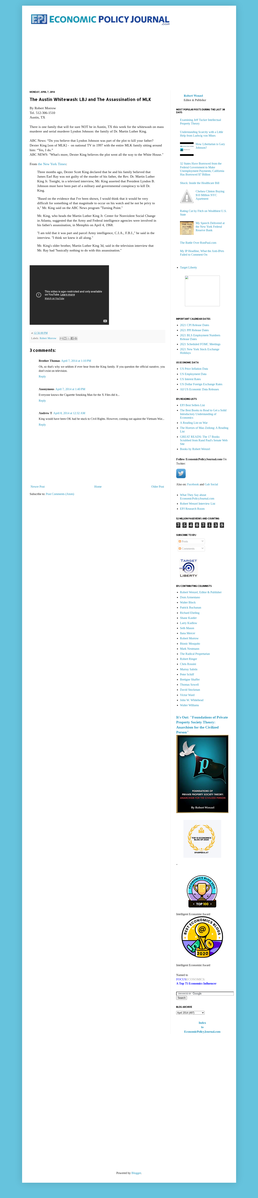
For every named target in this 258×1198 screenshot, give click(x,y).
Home (98, 486)
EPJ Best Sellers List (192, 405)
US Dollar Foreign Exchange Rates (201, 384)
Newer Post (38, 486)
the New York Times (52, 164)
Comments (188, 548)
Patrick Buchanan (190, 607)
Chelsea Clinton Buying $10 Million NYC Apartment (210, 195)
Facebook (193, 484)
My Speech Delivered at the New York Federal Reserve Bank (210, 226)
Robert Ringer (188, 658)
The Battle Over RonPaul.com (198, 242)
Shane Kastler (188, 617)
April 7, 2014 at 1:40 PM (70, 389)
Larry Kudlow (188, 623)
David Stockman (190, 689)
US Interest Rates (190, 379)
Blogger (136, 1173)
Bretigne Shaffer (190, 679)
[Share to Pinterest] (76, 338)
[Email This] (61, 338)
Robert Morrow (48, 338)
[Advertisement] (129, 58)
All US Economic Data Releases (199, 389)
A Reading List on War (194, 422)
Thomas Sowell (189, 684)
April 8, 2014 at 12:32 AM (69, 413)
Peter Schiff (187, 674)
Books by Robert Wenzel (195, 449)
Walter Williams (189, 705)
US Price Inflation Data (194, 368)
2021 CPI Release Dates (194, 325)
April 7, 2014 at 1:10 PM (76, 360)
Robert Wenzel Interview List (197, 503)
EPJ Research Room (192, 508)
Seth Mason (187, 628)
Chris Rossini (188, 664)
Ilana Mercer (187, 633)
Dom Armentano (190, 597)
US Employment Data (193, 374)
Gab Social (211, 484)
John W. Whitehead (191, 700)
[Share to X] (68, 338)
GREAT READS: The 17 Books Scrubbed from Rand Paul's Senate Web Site (204, 440)
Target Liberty (188, 267)
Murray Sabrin (188, 669)
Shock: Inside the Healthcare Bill (199, 183)
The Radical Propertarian (195, 653)
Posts (184, 541)
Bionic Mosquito (190, 643)
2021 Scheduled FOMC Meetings (200, 344)
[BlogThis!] (65, 338)
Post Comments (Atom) (60, 494)
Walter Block (188, 602)
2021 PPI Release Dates (194, 330)
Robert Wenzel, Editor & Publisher (201, 592)
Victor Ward (187, 695)
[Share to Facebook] (72, 338)
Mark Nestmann (189, 648)
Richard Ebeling (189, 612)
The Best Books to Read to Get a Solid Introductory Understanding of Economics (203, 414)
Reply (42, 376)
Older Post (157, 486)
